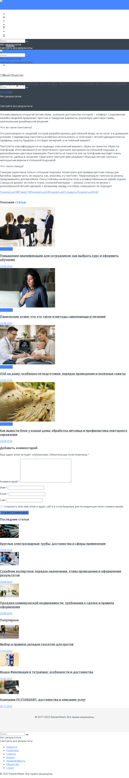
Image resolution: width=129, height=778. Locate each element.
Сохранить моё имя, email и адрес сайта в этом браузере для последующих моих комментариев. (64, 506)
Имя (3, 487)
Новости (11, 14)
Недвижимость (15, 27)
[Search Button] (27, 87)
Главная (5, 75)
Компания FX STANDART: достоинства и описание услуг (43, 700)
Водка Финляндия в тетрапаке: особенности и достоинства (46, 672)
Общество (12, 65)
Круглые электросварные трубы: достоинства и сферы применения (53, 544)
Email (4, 494)
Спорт (10, 34)
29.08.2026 (6, 266)
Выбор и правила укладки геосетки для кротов (36, 644)
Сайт (3, 500)
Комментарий (10, 481)
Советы (11, 21)
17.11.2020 (6, 92)
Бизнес (10, 24)
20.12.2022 (6, 706)
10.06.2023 (6, 678)
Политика (12, 17)
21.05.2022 (6, 651)
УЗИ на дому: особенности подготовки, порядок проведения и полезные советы (63, 374)
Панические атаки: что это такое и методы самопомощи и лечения (53, 317)
